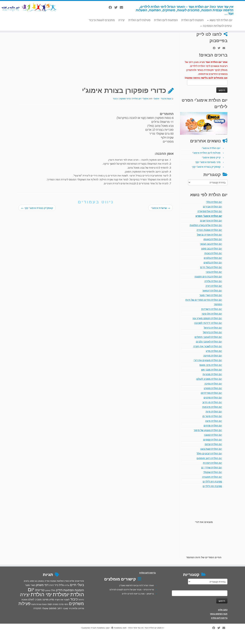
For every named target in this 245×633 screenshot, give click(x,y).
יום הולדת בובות (213, 253)
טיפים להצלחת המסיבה (217, 26)
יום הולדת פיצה (213, 420)
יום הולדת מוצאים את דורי (208, 360)
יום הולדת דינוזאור (212, 290)
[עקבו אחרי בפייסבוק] (111, 7)
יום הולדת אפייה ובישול (209, 234)
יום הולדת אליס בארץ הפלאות (206, 225)
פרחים (81, 608)
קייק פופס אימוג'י (211, 157)
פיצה (33, 604)
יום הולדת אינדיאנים (211, 220)
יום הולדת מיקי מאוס (210, 365)
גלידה (66, 585)
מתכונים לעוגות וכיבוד (102, 20)
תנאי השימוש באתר (218, 613)
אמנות (53, 580)
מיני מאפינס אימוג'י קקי (207, 162)
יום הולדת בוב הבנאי (211, 243)
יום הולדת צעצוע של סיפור (208, 430)
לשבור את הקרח (62, 599)
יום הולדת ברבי (214, 271)
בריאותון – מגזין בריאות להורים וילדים (138, 593)
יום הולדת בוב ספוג (211, 248)
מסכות (24, 599)
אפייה (47, 580)
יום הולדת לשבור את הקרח (207, 346)
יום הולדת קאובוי (213, 434)
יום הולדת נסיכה (213, 383)
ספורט (55, 604)
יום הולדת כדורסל (212, 332)
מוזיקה (45, 599)
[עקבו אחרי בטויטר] (117, 7)
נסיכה (61, 604)
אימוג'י (145, 98)
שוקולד (45, 608)
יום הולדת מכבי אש (211, 369)
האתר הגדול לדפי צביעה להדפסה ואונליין (136, 585)
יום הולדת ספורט (213, 388)
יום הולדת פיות (214, 411)
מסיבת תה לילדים (212, 486)
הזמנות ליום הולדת (192, 20)
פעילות (24, 603)
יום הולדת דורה (214, 285)
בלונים (26, 580)
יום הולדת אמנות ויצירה (209, 230)
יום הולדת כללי (214, 202)
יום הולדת (136, 98)
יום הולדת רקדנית (212, 462)
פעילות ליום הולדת (139, 20)
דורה (51, 585)
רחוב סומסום (55, 608)
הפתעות (68, 590)
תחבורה (37, 608)
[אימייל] (122, 7)
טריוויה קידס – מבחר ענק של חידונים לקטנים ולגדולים (132, 589)
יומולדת (61, 594)
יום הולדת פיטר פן (212, 416)
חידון (59, 589)
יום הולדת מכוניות (212, 374)
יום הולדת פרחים (213, 425)
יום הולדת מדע (214, 351)
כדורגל (81, 599)
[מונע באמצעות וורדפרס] (112, 627)
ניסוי (66, 604)
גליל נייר (59, 585)
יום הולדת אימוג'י (211, 148)
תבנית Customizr (88, 627)
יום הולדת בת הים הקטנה (208, 276)
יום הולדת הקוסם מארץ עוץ (207, 318)
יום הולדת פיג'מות (212, 406)
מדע (51, 599)
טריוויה (39, 589)
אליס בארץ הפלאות (65, 580)
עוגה (49, 604)
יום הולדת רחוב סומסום (209, 458)
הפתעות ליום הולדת (166, 20)
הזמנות (79, 590)
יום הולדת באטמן (212, 239)
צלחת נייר (73, 608)
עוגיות (38, 604)
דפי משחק (42, 585)
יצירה (121, 20)
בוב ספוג (33, 580)
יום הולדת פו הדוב (212, 402)
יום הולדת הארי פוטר (210, 295)
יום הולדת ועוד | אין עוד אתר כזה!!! (142, 627)
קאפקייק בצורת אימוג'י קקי (206, 166)
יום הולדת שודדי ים (211, 467)
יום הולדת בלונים (213, 257)
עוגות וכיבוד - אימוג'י (162, 98)
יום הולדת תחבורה (212, 476)
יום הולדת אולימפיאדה (209, 211)
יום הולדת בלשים (213, 262)
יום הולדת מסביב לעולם (209, 379)
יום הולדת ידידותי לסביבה (208, 323)
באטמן (41, 580)
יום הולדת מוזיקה (212, 355)
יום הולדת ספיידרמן (211, 393)
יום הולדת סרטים (213, 397)
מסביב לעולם (35, 599)
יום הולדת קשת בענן (211, 448)
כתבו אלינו (222, 609)
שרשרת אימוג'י (160, 208)
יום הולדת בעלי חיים (211, 267)
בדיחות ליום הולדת (219, 618)
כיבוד (115, 98)
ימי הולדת (41, 594)
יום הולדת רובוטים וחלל (209, 453)
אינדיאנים (79, 580)
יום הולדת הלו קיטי (212, 313)
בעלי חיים (77, 584)
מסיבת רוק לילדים (212, 481)
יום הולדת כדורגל (213, 327)
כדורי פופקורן (125, 98)
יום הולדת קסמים (212, 439)
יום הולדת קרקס (213, 444)
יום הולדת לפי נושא (220, 20)
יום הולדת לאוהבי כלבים (209, 341)
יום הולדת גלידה (213, 281)
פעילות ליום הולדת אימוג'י (206, 152)
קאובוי (65, 608)
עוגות (44, 604)
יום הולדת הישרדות (211, 309)
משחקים (76, 603)
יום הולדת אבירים (212, 206)
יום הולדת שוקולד (212, 472)
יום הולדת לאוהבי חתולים (208, 337)
